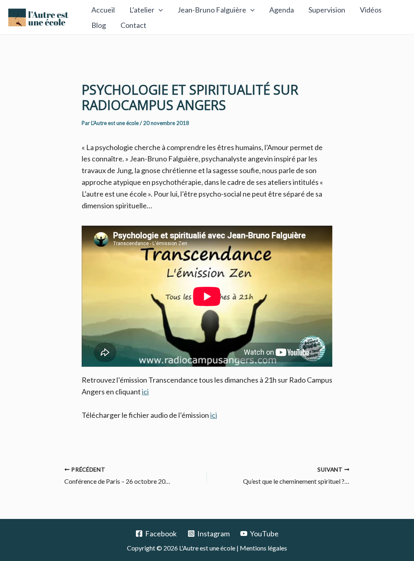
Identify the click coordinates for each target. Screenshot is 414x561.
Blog (98, 25)
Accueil (103, 9)
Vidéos (371, 9)
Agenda (281, 9)
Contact (133, 25)
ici (145, 391)
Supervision (326, 9)
